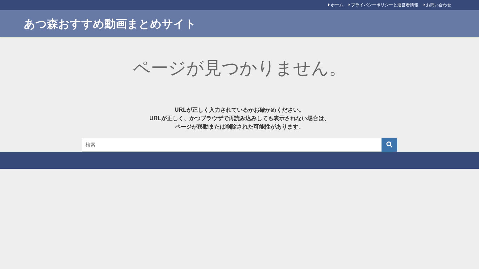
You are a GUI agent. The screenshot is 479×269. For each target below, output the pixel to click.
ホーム (337, 5)
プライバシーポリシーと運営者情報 (384, 5)
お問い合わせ (438, 5)
